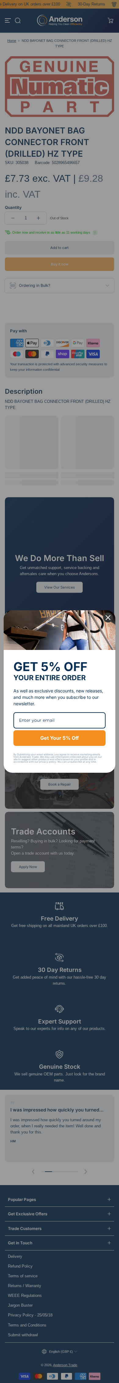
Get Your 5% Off (59, 738)
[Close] (108, 617)
